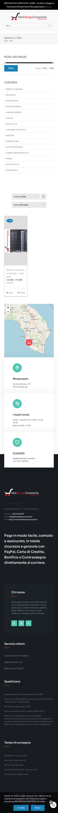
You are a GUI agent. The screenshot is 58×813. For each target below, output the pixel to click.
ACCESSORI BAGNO (14, 147)
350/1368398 (18, 514)
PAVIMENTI (11, 95)
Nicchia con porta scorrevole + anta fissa (15, 273)
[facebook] (14, 623)
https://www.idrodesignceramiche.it (23, 519)
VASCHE (9, 118)
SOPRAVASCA (12, 170)
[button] (29, 343)
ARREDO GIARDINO (14, 89)
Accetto (20, 808)
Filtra (11, 68)
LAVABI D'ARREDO (14, 112)
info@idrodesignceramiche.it (21, 517)
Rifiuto (38, 808)
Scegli (10, 293)
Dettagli (22, 293)
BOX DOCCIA (11, 124)
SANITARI (10, 135)
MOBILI (9, 158)
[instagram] (21, 623)
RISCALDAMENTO (13, 106)
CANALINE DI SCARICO (16, 130)
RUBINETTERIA (12, 141)
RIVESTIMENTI (12, 101)
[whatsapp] (28, 623)
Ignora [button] (48, 6)
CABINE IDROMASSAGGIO (17, 153)
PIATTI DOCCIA (12, 164)
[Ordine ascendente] (43, 196)
